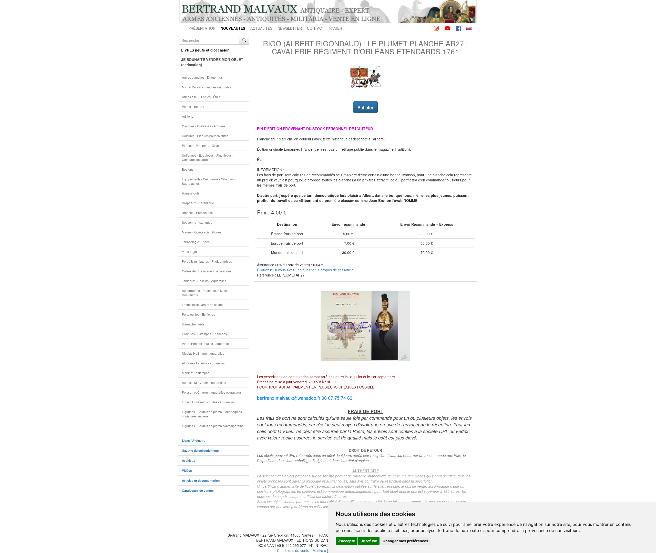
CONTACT (315, 28)
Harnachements (193, 324)
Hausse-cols (190, 193)
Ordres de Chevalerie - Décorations (206, 271)
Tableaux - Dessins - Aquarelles (204, 281)
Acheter (365, 107)
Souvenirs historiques (197, 222)
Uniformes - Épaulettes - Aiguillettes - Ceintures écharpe (207, 157)
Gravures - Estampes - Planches (204, 334)
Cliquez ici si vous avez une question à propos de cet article (305, 269)
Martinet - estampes (195, 373)
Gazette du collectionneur (200, 450)
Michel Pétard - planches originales (206, 87)
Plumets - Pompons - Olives (201, 145)
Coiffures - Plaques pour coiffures (205, 136)
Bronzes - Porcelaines (197, 212)
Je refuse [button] (369, 541)
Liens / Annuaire (194, 440)
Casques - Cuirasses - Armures (203, 126)
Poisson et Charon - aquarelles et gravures (212, 392)
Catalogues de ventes (198, 490)
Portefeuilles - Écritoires (198, 314)
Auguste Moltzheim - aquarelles (204, 382)
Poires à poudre (193, 106)
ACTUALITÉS (261, 28)
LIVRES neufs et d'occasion (205, 50)
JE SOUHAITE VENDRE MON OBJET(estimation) (212, 62)
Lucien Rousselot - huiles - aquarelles (208, 402)
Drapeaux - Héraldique (198, 203)
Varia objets (190, 251)
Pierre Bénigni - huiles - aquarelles (206, 343)
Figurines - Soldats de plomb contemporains (212, 426)
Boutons (187, 169)
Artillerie (187, 116)
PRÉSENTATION (202, 28)
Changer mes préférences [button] (405, 541)
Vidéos (187, 470)
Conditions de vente (293, 550)
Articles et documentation (201, 480)
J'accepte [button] (346, 541)
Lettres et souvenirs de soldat (202, 304)
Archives (188, 460)
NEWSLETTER (290, 28)
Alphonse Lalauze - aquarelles (203, 363)
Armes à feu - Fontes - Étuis (201, 97)
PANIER (335, 28)
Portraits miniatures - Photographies (207, 261)
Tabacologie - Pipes (196, 242)
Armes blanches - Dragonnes (202, 77)
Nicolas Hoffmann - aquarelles (203, 353)
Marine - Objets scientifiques (201, 232)
